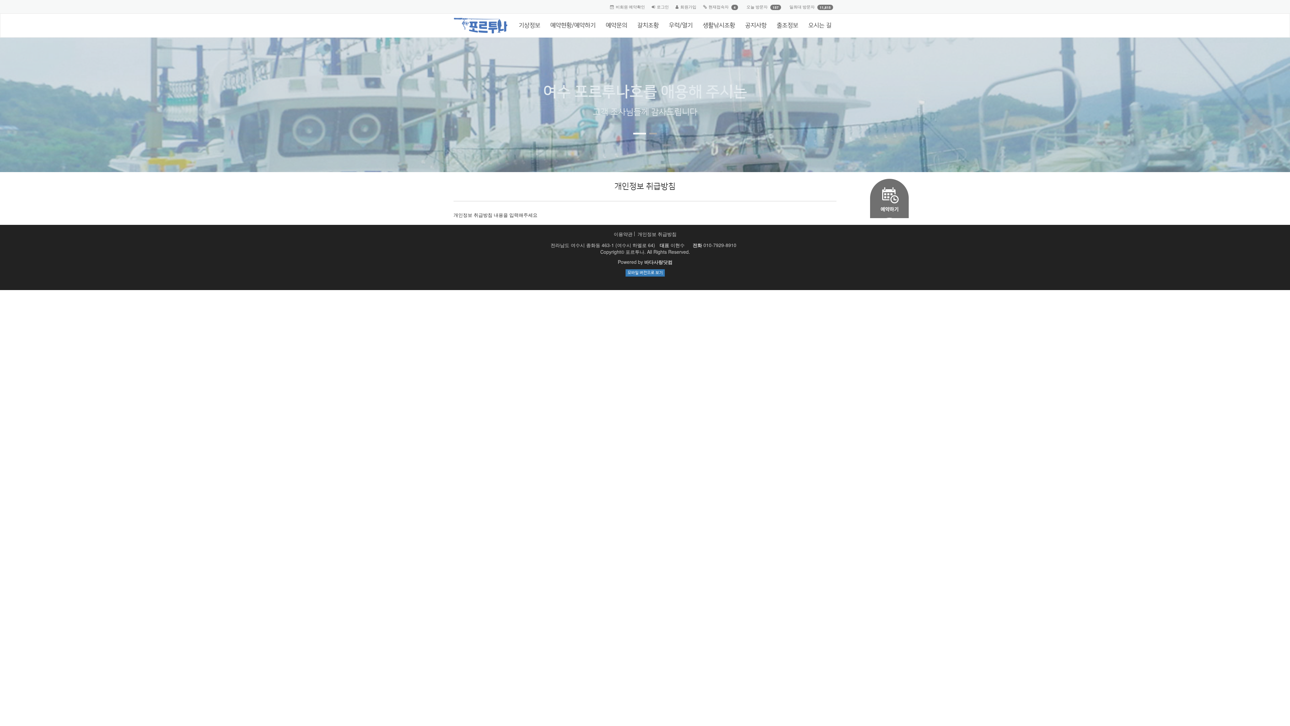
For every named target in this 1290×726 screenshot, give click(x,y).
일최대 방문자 (802, 6)
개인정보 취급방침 (657, 234)
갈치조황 (648, 25)
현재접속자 (718, 6)
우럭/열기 (681, 25)
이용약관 (623, 234)
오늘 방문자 (757, 6)
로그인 (663, 6)
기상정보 (529, 25)
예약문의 (616, 25)
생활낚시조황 (719, 25)
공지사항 (756, 25)
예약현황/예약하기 (573, 25)
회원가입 (688, 6)
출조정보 (787, 25)
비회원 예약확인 (630, 6)
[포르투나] (477, 22)
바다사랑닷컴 (658, 261)
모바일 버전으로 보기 (645, 273)
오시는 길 (819, 25)
